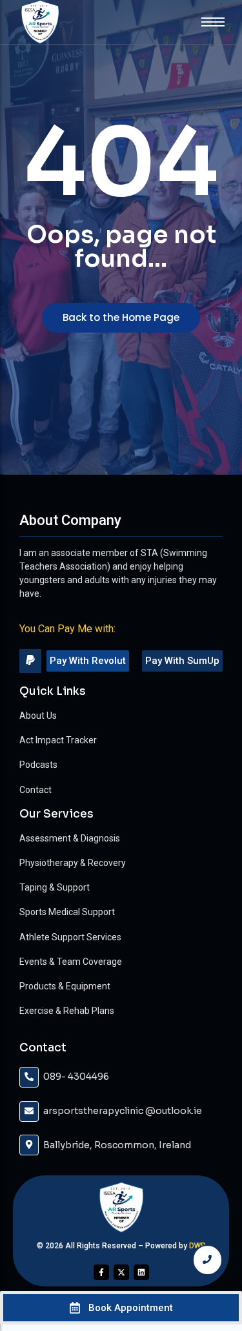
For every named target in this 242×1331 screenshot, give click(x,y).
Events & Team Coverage (70, 961)
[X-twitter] (121, 1272)
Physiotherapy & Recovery (72, 863)
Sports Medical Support (67, 912)
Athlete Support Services (70, 937)
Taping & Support (54, 887)
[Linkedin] (141, 1272)
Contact (35, 790)
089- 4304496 (76, 1076)
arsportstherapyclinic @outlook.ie (122, 1111)
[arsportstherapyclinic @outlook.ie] (29, 1111)
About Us (38, 715)
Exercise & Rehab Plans (66, 1011)
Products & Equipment (64, 986)
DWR (197, 1245)
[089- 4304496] (29, 1077)
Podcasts (38, 764)
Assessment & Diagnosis (69, 838)
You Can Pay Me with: (67, 629)
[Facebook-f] (101, 1272)
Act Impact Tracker (58, 740)
